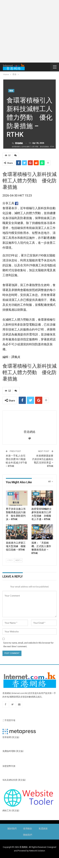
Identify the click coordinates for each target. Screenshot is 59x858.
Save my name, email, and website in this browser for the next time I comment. (28, 644)
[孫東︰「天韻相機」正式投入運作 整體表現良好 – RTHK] (42, 532)
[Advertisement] (29, 31)
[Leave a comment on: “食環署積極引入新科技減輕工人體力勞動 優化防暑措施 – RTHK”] (15, 155)
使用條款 (27, 828)
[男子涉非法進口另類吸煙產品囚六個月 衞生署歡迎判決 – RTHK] (17, 498)
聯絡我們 (27, 834)
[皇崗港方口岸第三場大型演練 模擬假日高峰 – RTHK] (17, 532)
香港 (11, 91)
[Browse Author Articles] (29, 420)
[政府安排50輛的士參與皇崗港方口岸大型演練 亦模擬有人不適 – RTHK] (42, 498)
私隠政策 (43, 828)
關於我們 (12, 828)
